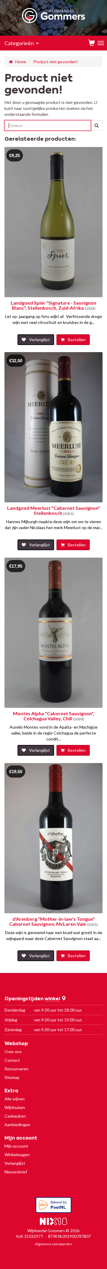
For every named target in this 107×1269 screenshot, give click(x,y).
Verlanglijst (14, 1163)
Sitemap (12, 1077)
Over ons (13, 1051)
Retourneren (16, 1068)
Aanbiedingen (17, 1124)
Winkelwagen (17, 1154)
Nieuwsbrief (15, 1171)
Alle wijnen (14, 1098)
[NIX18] (53, 1222)
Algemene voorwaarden (53, 1244)
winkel (52, 999)
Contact (12, 1060)
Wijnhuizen (14, 1107)
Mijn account (16, 1145)
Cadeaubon (15, 1115)
